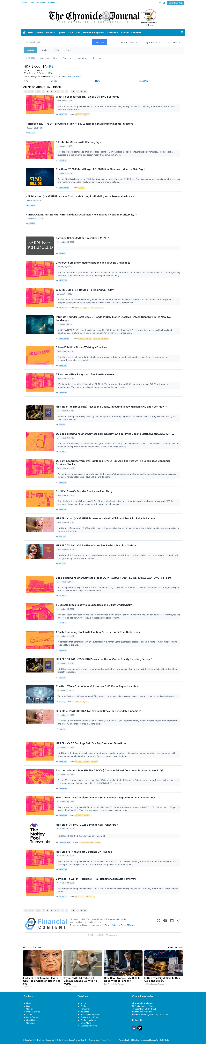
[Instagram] (178, 924)
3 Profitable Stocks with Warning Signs (79, 142)
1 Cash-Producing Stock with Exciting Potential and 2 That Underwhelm (98, 632)
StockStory (63, 115)
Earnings (94, 308)
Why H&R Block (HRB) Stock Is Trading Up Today (85, 289)
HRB (50, 66)
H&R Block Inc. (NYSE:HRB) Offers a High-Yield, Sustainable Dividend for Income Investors (81, 123)
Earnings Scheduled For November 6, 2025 (82, 238)
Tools (68, 50)
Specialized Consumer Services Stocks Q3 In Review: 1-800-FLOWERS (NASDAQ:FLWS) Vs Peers (113, 577)
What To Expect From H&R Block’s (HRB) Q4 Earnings (87, 96)
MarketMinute (64, 187)
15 (77, 91)
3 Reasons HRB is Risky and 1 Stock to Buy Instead (85, 374)
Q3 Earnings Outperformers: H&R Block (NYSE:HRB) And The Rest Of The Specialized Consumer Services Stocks (113, 462)
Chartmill (32, 133)
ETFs (57, 50)
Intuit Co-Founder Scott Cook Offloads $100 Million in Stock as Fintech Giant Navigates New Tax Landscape (113, 318)
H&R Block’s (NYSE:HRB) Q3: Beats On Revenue (84, 851)
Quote (54, 80)
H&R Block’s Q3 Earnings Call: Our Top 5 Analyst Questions (91, 743)
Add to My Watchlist (74, 76)
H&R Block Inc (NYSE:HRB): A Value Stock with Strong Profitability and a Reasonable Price (80, 196)
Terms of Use (94, 1040)
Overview (44, 58)
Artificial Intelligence (82, 115)
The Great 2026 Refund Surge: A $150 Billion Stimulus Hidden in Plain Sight (100, 169)
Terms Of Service (128, 925)
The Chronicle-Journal (45, 1040)
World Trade (90, 897)
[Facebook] (165, 924)
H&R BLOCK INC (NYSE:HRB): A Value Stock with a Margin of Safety (97, 545)
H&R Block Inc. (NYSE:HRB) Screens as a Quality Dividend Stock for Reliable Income (107, 518)
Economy (81, 187)
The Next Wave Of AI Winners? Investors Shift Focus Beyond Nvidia (97, 686)
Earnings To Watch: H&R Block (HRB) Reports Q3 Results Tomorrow (96, 878)
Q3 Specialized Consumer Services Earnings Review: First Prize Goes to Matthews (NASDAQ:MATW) (115, 433)
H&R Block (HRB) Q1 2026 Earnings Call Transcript (87, 824)
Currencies (67, 58)
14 (73, 91)
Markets (30, 50)
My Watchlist (151, 42)
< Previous (29, 91)
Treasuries (97, 58)
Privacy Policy (111, 925)
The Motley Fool (64, 842)
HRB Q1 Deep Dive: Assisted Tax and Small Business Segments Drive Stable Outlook (106, 797)
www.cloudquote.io (118, 919)
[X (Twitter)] (158, 924)
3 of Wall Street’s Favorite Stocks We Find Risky (84, 491)
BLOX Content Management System (142, 1040)
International (82, 58)
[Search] (182, 32)
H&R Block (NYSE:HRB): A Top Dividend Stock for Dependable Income (98, 711)
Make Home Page (176, 3)
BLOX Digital (165, 1040)
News (55, 58)
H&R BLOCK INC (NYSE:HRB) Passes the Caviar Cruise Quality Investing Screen (104, 659)
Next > (83, 91)
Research (143, 80)
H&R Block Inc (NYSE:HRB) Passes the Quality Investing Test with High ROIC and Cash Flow (111, 406)
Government (80, 897)
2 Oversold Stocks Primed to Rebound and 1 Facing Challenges (93, 262)
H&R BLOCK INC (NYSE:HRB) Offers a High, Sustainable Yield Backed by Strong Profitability (81, 214)
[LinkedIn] (172, 924)
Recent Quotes (127, 42)
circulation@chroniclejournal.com (153, 1014)
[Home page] (103, 17)
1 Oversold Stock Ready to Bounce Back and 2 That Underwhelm (94, 604)
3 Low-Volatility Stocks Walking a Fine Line (81, 347)
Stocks (44, 50)
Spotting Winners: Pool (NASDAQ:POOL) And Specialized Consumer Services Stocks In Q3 (109, 770)
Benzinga (62, 253)
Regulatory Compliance (100, 338)
